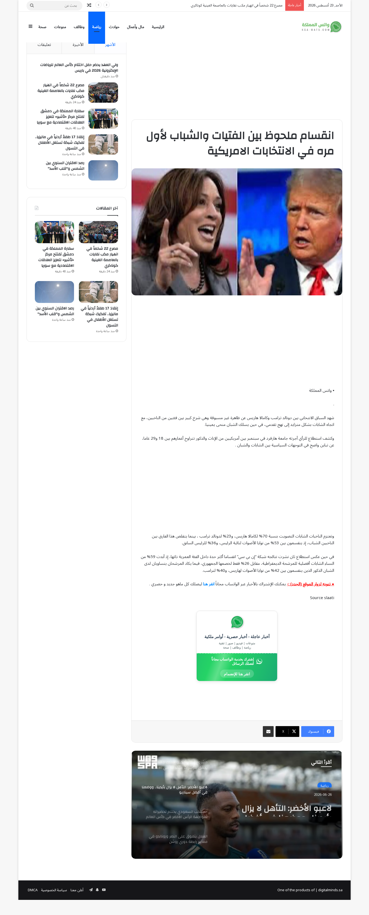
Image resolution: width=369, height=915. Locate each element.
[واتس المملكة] (322, 27)
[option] (237, 805)
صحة (42, 27)
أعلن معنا (77, 890)
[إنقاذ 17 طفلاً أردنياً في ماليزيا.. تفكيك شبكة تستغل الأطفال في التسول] (103, 144)
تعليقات (44, 44)
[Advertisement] (237, 73)
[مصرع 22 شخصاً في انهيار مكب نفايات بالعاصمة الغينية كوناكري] (103, 92)
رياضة (96, 27)
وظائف (79, 27)
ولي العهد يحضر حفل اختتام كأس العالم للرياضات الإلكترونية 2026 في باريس (79, 67)
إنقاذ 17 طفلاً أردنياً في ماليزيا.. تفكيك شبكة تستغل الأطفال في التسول (59, 142)
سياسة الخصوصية (54, 890)
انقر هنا (208, 584)
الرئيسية (158, 27)
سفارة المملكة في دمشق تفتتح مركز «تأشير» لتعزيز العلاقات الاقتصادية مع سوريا (60, 117)
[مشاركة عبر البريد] (268, 731)
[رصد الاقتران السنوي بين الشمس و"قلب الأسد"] (103, 170)
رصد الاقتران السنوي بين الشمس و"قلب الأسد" (65, 165)
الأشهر (110, 44)
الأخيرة (78, 44)
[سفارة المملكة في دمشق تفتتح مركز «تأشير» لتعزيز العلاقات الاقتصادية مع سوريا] (103, 118)
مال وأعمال (135, 27)
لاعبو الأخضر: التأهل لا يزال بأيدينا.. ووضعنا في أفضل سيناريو (287, 807)
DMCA (33, 890)
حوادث (114, 27)
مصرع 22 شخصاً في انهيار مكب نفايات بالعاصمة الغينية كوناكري (61, 91)
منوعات (60, 27)
